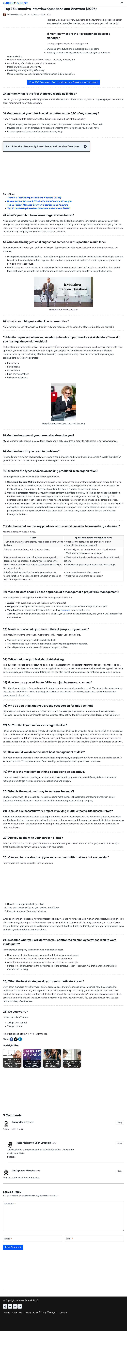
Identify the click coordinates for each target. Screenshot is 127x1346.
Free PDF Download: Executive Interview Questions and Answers (63, 82)
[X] (16, 1039)
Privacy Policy (31, 1312)
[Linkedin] (15, 1306)
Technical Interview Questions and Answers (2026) (34, 197)
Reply (120, 1122)
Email (69, 1238)
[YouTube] (19, 1306)
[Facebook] (11, 1039)
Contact (63, 1312)
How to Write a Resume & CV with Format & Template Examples (40, 201)
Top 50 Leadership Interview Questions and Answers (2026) (38, 208)
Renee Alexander (16, 14)
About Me (17, 1312)
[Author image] (4, 14)
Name (8, 1238)
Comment (10, 1203)
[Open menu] (121, 3)
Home (7, 1312)
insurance (65, 610)
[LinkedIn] (20, 1039)
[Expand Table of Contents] (85, 146)
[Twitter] (10, 1306)
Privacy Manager (47, 1312)
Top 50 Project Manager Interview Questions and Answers (37, 205)
